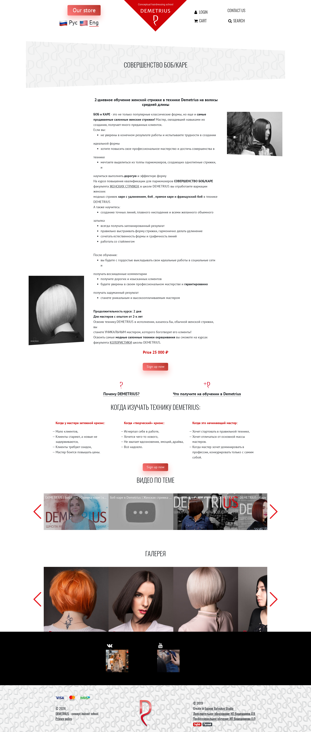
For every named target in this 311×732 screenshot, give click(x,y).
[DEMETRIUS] (145, 713)
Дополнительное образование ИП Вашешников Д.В (224, 713)
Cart (202, 20)
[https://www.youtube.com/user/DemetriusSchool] (160, 645)
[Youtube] (168, 661)
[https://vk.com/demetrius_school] (109, 645)
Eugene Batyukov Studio (219, 708)
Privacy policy (64, 718)
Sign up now (155, 366)
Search (239, 20)
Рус (73, 22)
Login (203, 12)
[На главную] (155, 15)
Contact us (236, 10)
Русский (207, 724)
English (197, 724)
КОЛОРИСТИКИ (121, 342)
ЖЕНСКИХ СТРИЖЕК (124, 186)
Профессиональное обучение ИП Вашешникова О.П (224, 718)
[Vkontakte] (117, 661)
